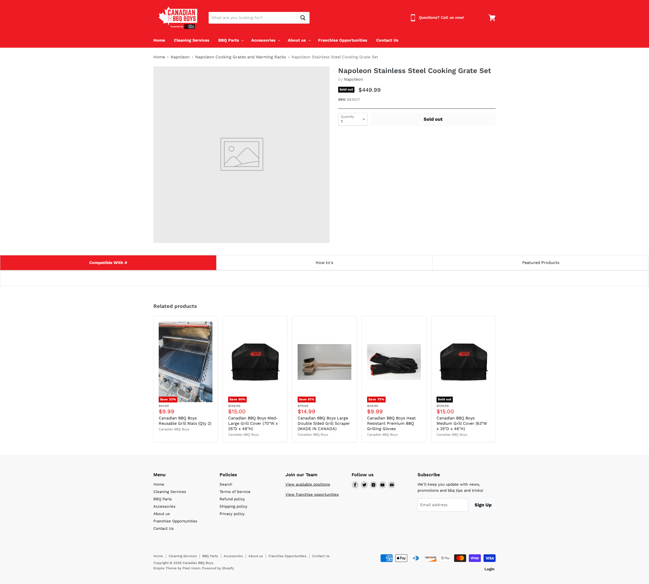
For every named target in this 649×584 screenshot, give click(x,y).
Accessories (264, 40)
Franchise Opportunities (342, 40)
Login (489, 569)
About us (297, 40)
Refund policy (232, 499)
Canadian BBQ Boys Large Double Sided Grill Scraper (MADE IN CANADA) (324, 423)
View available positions (307, 484)
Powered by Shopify (218, 568)
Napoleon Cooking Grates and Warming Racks (240, 57)
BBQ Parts (229, 40)
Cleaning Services (191, 40)
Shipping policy (233, 506)
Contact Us (387, 40)
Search (226, 484)
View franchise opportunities (312, 494)
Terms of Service (235, 491)
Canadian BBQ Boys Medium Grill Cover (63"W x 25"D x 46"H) (462, 423)
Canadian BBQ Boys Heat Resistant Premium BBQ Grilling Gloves (391, 423)
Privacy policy (232, 513)
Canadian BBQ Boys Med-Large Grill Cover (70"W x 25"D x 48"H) (253, 423)
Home (159, 40)
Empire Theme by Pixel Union (176, 568)
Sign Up (483, 504)
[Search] (303, 18)
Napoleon (180, 57)
